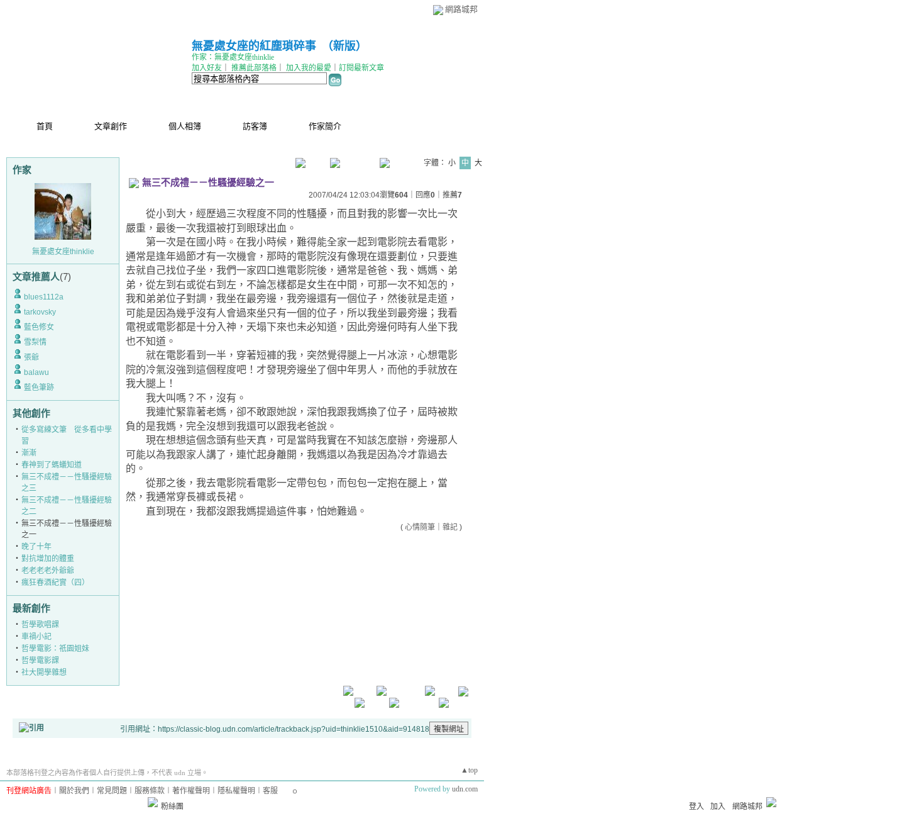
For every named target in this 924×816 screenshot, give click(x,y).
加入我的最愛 (308, 68)
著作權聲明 (191, 790)
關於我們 (74, 790)
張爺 (31, 357)
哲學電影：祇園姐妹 (55, 648)
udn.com (465, 789)
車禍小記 (36, 636)
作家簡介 (325, 126)
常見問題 (112, 790)
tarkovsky (40, 312)
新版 (344, 46)
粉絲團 (172, 806)
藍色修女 (39, 327)
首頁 (44, 126)
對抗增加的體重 (47, 558)
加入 (717, 806)
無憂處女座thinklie (63, 251)
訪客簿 (255, 126)
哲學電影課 (40, 660)
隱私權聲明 (236, 790)
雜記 (450, 527)
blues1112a (43, 297)
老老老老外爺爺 (47, 570)
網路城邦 (461, 9)
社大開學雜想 (44, 672)
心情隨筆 (420, 527)
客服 (270, 790)
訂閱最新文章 (361, 68)
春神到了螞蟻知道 (51, 465)
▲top (469, 770)
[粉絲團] (153, 802)
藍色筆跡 (39, 387)
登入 (696, 806)
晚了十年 (36, 546)
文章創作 (110, 126)
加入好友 (207, 68)
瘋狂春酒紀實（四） (55, 582)
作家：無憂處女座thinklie (233, 57)
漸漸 (28, 453)
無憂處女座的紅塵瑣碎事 (254, 46)
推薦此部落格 (254, 68)
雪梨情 (35, 342)
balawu (36, 372)
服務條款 (150, 790)
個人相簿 (184, 126)
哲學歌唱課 (40, 624)
